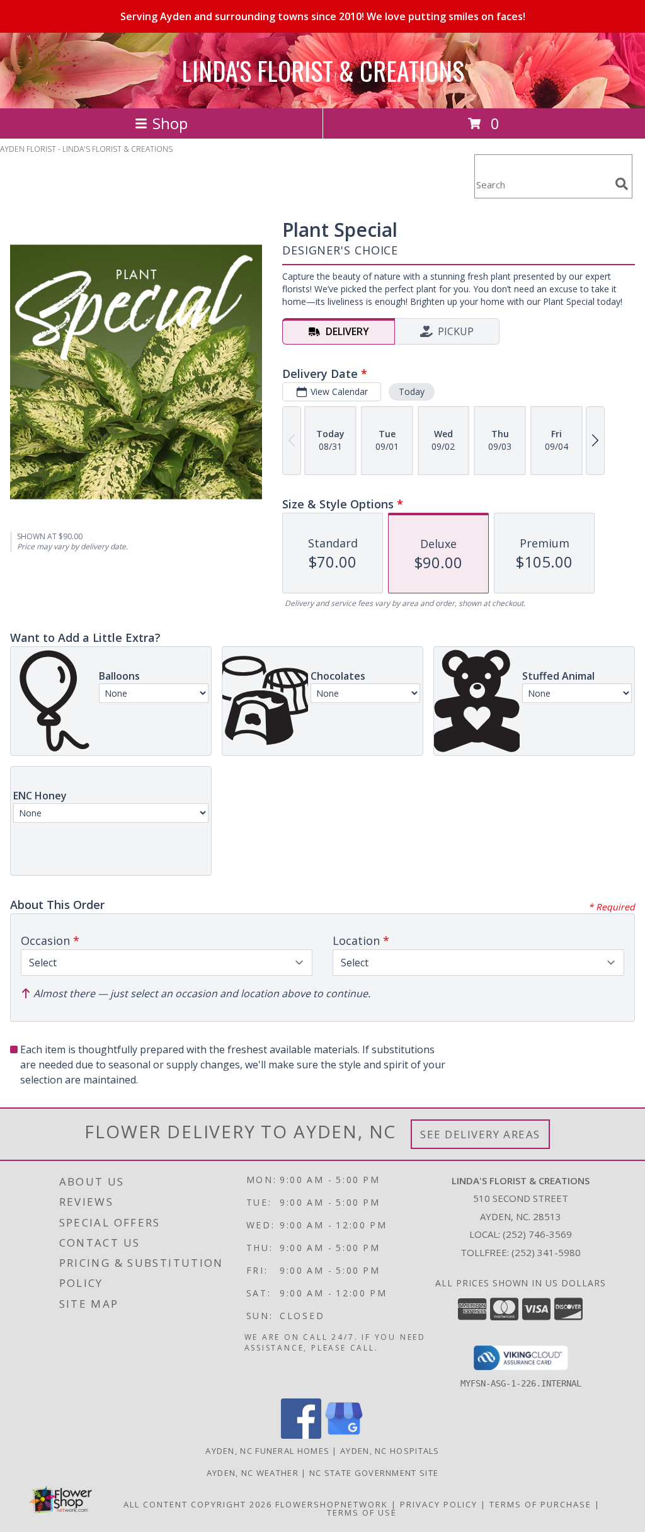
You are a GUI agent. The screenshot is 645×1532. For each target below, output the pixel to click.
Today (412, 391)
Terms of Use (362, 1512)
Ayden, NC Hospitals (390, 1450)
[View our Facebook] (301, 1435)
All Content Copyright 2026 (197, 1504)
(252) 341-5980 (546, 1252)
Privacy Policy (438, 1504)
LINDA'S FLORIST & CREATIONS (322, 70)
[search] (622, 184)
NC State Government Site (373, 1472)
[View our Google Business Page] (344, 1435)
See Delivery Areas (480, 1134)
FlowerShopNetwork (331, 1504)
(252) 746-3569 (537, 1234)
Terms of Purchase (540, 1504)
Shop (170, 123)
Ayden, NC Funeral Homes (267, 1450)
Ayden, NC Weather (253, 1472)
